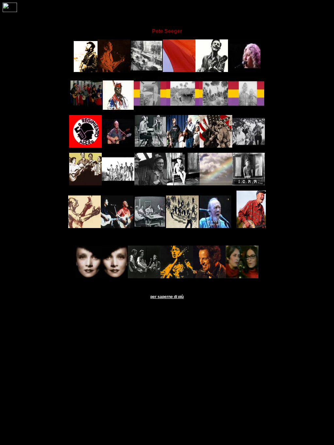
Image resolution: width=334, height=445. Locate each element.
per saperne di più (167, 296)
